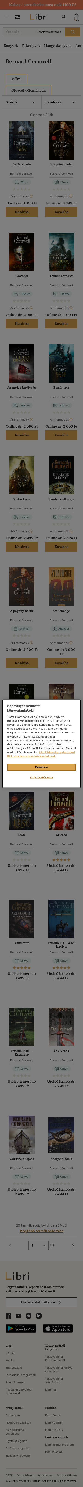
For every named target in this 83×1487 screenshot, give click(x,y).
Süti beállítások (41, 777)
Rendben (41, 767)
